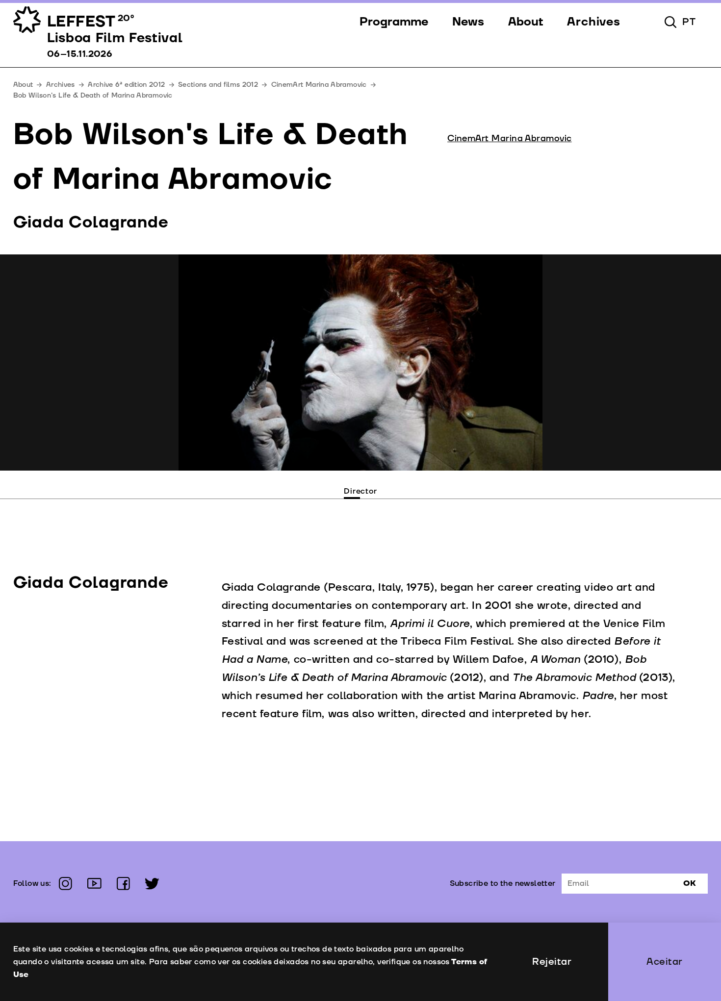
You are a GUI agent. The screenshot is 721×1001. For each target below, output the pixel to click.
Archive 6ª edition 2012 (126, 84)
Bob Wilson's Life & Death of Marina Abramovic (93, 95)
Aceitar (664, 961)
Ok (689, 883)
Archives (60, 84)
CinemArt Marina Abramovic (319, 84)
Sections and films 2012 (218, 84)
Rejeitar (551, 961)
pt (689, 22)
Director (360, 491)
